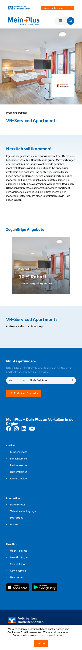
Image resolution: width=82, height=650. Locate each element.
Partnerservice (18, 465)
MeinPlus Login (19, 557)
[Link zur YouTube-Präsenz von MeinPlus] (32, 429)
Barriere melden (19, 478)
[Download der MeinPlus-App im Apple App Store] (17, 587)
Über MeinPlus (18, 550)
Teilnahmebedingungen (23, 511)
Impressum (16, 518)
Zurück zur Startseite (26, 393)
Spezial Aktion (18, 564)
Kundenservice (18, 452)
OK (44, 643)
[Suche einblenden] (70, 21)
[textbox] (57, 8)
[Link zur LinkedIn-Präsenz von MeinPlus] (24, 429)
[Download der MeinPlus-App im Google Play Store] (44, 587)
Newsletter (16, 577)
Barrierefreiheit (18, 472)
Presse (14, 524)
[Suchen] (72, 380)
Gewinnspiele (18, 570)
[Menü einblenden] (60, 21)
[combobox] (57, 8)
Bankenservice (18, 458)
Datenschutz (17, 504)
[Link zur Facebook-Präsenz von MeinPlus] (8, 429)
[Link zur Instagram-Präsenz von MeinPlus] (16, 429)
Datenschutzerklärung (50, 635)
